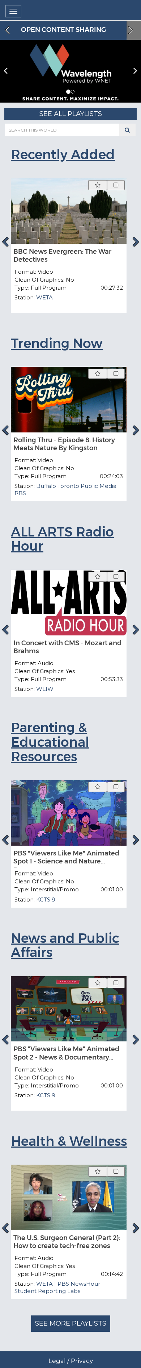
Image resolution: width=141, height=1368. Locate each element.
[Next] (136, 241)
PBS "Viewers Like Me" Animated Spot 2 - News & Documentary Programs (66, 1057)
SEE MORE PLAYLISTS (70, 1323)
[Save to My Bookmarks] (97, 185)
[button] (68, 92)
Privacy (82, 1360)
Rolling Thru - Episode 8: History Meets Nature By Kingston (64, 444)
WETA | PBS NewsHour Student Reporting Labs (57, 1287)
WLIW (45, 688)
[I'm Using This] (116, 185)
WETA (44, 297)
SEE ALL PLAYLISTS (70, 114)
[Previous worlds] (6, 30)
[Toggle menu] (13, 11)
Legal (57, 1360)
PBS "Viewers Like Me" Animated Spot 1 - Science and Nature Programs (66, 861)
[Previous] (5, 241)
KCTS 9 (45, 899)
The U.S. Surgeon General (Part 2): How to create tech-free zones (66, 1242)
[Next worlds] (132, 30)
